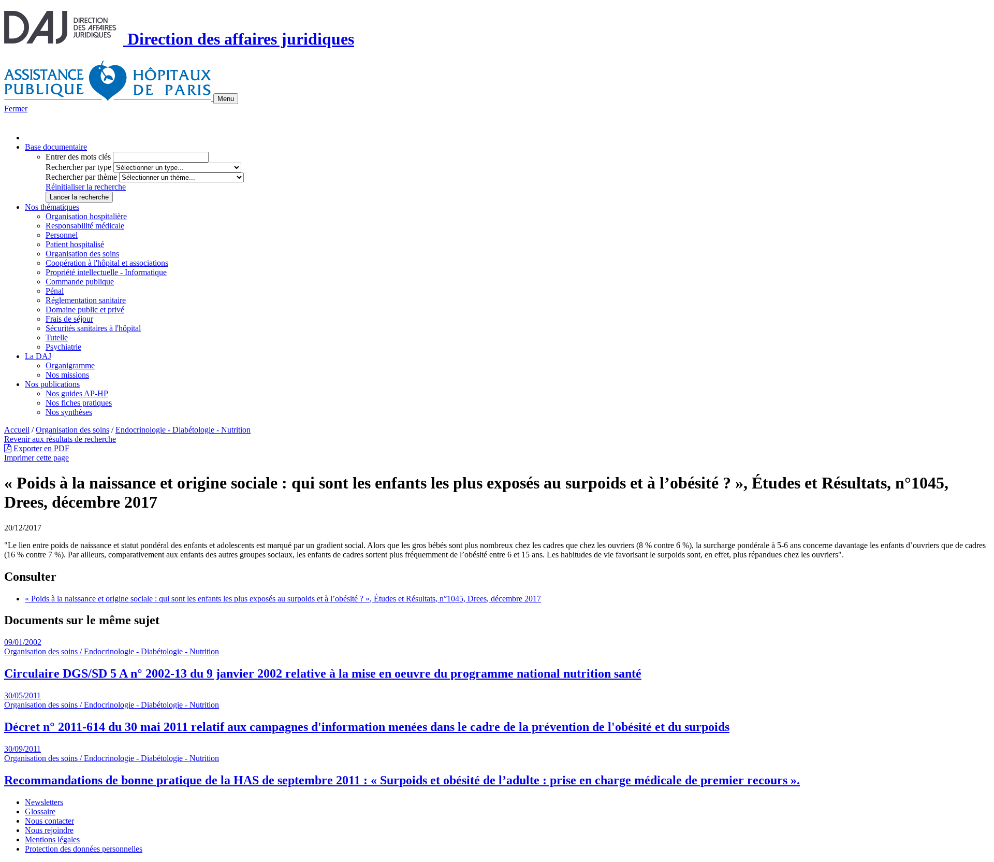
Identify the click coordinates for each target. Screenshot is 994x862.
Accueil (17, 429)
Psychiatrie (63, 346)
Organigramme (70, 365)
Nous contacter (49, 820)
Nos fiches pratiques (79, 402)
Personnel (62, 235)
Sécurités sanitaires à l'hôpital (93, 328)
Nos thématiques (52, 207)
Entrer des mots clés (78, 156)
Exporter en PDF (40, 448)
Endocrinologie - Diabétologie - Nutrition (183, 429)
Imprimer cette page (36, 457)
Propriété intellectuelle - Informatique (106, 272)
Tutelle (57, 337)
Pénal (55, 290)
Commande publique (80, 281)
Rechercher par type (78, 167)
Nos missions (67, 374)
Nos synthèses (69, 412)
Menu (225, 99)
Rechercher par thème (81, 177)
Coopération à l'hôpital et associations (107, 262)
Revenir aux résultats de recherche (60, 439)
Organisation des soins (82, 253)
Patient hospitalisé (75, 244)
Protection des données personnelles (83, 848)
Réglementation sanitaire (86, 300)
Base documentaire (56, 146)
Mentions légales (52, 839)
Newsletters (44, 802)
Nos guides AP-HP (77, 393)
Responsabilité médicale (85, 225)
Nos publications (52, 384)
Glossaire (40, 811)
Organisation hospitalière (86, 216)
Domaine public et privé (85, 309)
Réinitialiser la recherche (86, 186)
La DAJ (38, 356)
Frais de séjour (69, 318)
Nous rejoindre (49, 830)
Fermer (15, 108)
